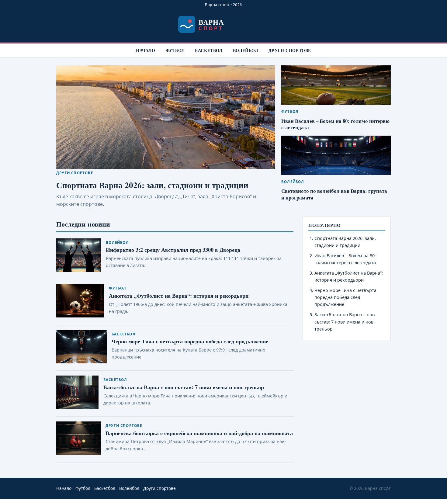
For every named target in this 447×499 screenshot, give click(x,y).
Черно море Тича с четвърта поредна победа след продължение (190, 341)
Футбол (175, 50)
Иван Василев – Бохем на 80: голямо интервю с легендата (335, 124)
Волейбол (245, 50)
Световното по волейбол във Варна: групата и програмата (334, 194)
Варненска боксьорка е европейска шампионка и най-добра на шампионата (199, 433)
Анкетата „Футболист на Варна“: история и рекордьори (178, 295)
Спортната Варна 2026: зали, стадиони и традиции (152, 185)
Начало (145, 50)
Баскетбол (208, 50)
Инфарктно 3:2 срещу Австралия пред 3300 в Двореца (173, 249)
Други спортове (290, 50)
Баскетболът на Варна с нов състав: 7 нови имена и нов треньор (183, 387)
